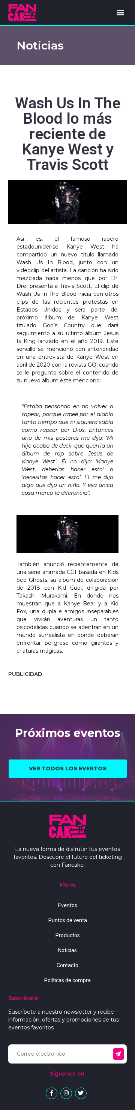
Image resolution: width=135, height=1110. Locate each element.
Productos (68, 935)
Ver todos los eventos (67, 768)
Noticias (67, 950)
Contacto (67, 965)
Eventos (67, 905)
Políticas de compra (67, 980)
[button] (120, 12)
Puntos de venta (67, 920)
